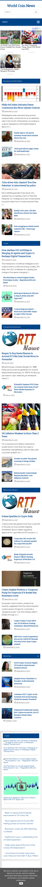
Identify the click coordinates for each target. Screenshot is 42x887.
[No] (39, 877)
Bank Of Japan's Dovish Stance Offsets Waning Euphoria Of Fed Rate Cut (24, 557)
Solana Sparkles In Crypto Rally (17, 516)
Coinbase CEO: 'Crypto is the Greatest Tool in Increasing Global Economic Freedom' (25, 697)
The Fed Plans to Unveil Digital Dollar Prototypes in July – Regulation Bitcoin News (19, 280)
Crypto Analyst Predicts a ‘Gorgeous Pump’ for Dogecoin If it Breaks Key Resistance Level (20, 592)
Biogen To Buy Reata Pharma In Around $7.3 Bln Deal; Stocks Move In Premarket (20, 356)
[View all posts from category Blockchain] (38, 656)
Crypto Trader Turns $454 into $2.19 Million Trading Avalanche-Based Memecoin (26, 623)
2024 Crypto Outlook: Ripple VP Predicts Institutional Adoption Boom (26, 665)
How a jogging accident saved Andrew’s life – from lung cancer (26, 228)
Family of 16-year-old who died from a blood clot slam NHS (25, 213)
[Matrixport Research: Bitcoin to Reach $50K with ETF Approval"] (21, 794)
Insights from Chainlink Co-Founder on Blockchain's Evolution (25, 681)
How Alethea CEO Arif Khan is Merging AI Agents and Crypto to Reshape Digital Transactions (18, 253)
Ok (21, 883)
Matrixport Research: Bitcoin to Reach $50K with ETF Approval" (26, 295)
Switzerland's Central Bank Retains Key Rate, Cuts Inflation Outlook (25, 475)
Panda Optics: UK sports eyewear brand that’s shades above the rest (26, 135)
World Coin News (21, 6)
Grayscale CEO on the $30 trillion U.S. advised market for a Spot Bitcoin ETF (25, 541)
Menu (5, 22)
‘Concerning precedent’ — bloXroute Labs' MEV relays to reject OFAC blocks (25, 311)
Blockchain (7, 656)
